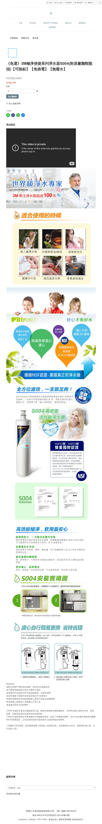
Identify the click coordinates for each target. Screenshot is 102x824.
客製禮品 (82, 23)
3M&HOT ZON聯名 (50, 23)
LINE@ (31, 819)
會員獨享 (52, 27)
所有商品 (32, 23)
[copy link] (23, 115)
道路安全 (68, 23)
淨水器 (35, 37)
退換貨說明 (76, 819)
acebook (23, 819)
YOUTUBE (42, 819)
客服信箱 (53, 819)
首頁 (20, 23)
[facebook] (13, 115)
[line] (8, 115)
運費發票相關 (64, 819)
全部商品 (14, 37)
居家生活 (25, 37)
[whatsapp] (18, 115)
